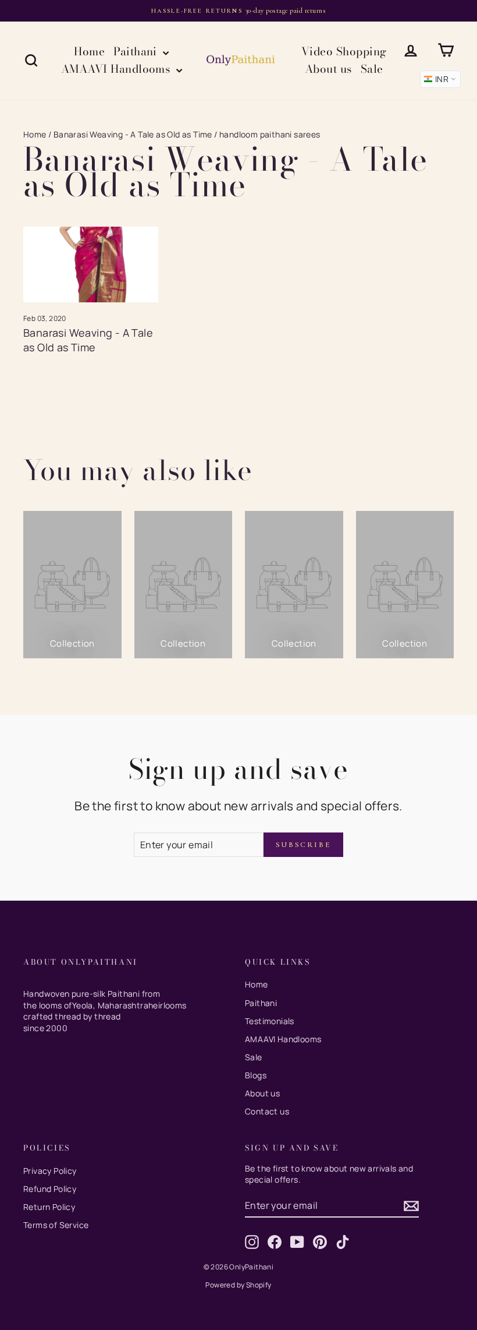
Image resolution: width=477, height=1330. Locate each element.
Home (89, 51)
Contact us (267, 1111)
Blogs (255, 1075)
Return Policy (49, 1206)
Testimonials (269, 1020)
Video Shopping (344, 51)
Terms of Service (55, 1224)
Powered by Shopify (238, 1285)
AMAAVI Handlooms (117, 69)
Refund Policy (49, 1188)
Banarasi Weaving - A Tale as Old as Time (133, 134)
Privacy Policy (50, 1170)
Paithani (136, 51)
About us (328, 69)
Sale (372, 69)
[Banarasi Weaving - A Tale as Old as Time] (90, 264)
